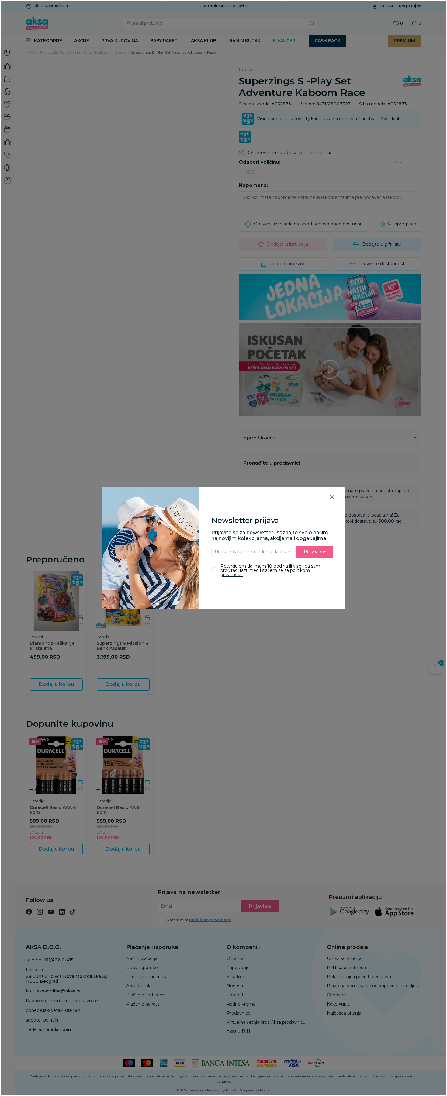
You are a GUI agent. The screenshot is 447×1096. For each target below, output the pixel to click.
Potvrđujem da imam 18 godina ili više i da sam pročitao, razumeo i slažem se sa (270, 570)
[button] (332, 497)
